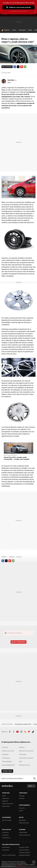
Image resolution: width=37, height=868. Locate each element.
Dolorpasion (6, 758)
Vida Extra (21, 798)
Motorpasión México (24, 855)
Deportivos (7, 30)
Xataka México (6, 847)
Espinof (21, 810)
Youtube (17, 731)
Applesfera (5, 801)
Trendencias (5, 832)
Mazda (30, 30)
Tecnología (22, 754)
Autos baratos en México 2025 (23, 724)
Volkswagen (22, 30)
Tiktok (33, 731)
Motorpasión (22, 820)
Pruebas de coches (8, 751)
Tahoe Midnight (7, 761)
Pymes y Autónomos (24, 835)
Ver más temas (7, 771)
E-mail (25, 66)
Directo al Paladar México (9, 855)
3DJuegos (22, 795)
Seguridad (5, 754)
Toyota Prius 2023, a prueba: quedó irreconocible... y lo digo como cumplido (16, 458)
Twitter (18, 66)
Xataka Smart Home (7, 803)
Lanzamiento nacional (26, 758)
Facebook (14, 66)
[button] (12, 80)
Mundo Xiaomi (6, 806)
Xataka (4, 795)
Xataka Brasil (5, 850)
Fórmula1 (5, 747)
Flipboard (21, 66)
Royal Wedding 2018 (8, 765)
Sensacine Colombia (24, 852)
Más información (20, 866)
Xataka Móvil (5, 798)
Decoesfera (5, 835)
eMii (20, 761)
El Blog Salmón (23, 832)
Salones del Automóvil (26, 751)
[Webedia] (7, 787)
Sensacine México (24, 850)
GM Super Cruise (24, 765)
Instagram (21, 731)
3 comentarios (8, 66)
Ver (19, 642)
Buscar (34, 778)
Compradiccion (6, 837)
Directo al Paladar (7, 820)
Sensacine (22, 808)
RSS (25, 731)
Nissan (14, 30)
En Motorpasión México (10, 455)
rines (19, 557)
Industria (12, 557)
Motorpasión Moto (24, 823)
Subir (30, 786)
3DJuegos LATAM (24, 847)
